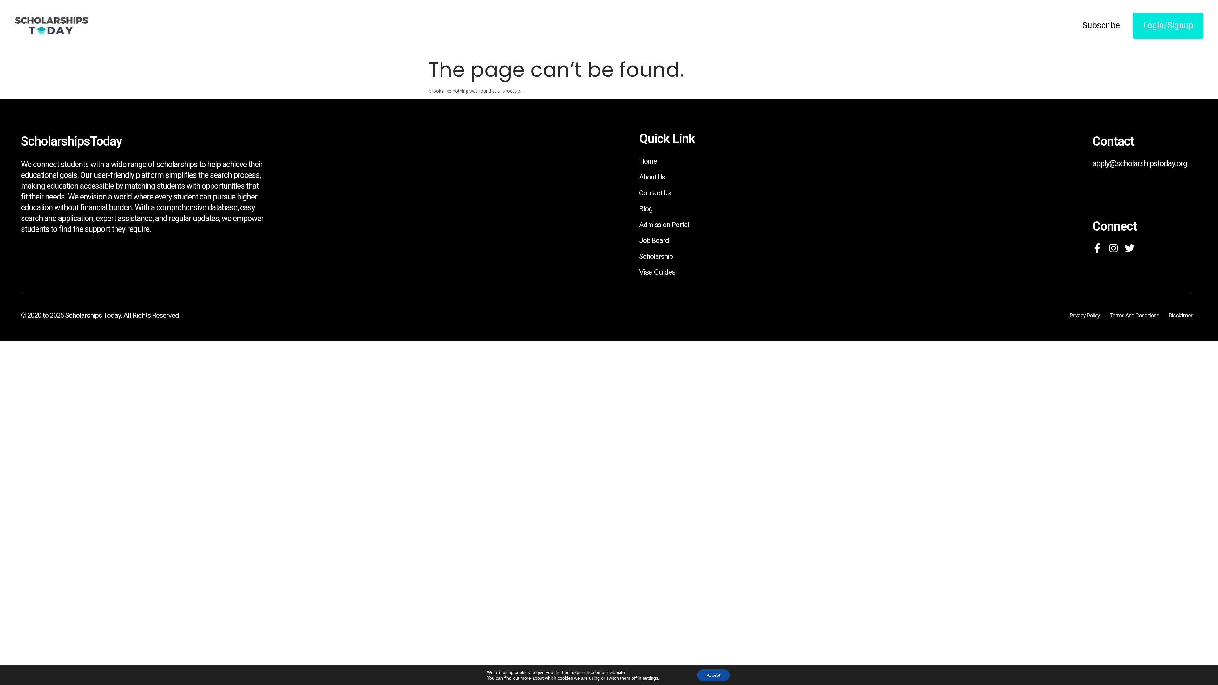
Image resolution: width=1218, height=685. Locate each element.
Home (648, 161)
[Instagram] (1113, 248)
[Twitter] (1130, 248)
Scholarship (656, 256)
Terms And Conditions (1134, 315)
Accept (713, 675)
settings (650, 678)
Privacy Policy (1085, 315)
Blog (645, 209)
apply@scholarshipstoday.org (1139, 163)
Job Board (654, 241)
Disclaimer (1180, 315)
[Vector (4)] (1097, 248)
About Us (652, 177)
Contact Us (655, 193)
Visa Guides (657, 272)
